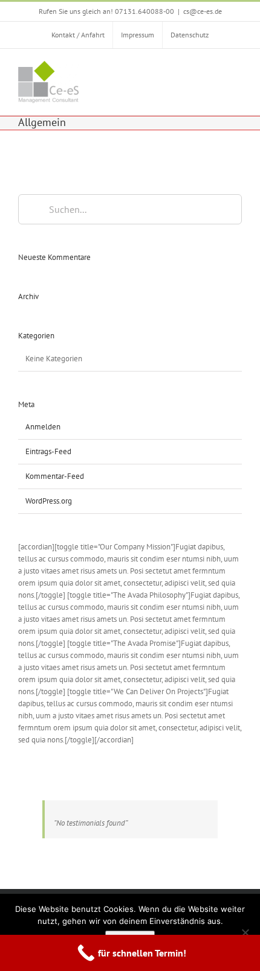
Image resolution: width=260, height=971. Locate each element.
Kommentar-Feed (54, 476)
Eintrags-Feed (48, 451)
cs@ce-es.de (202, 11)
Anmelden (42, 427)
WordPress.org (48, 501)
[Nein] (245, 932)
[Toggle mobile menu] (237, 69)
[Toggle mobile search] (215, 69)
